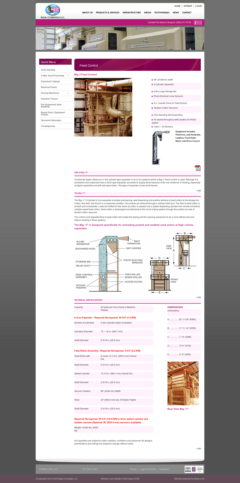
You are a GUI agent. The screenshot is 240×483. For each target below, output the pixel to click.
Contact (187, 12)
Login (198, 6)
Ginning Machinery (50, 93)
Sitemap (188, 6)
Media (147, 12)
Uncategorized (48, 126)
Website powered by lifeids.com (189, 479)
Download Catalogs (50, 81)
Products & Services (107, 12)
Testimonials (162, 12)
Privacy (133, 468)
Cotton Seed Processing (52, 75)
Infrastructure (132, 12)
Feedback (164, 468)
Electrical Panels (49, 87)
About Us (87, 12)
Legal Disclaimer (148, 468)
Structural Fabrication (51, 120)
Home (177, 6)
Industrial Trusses (49, 99)
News (176, 12)
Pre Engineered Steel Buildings (51, 105)
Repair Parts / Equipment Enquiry (53, 113)
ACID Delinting (48, 70)
